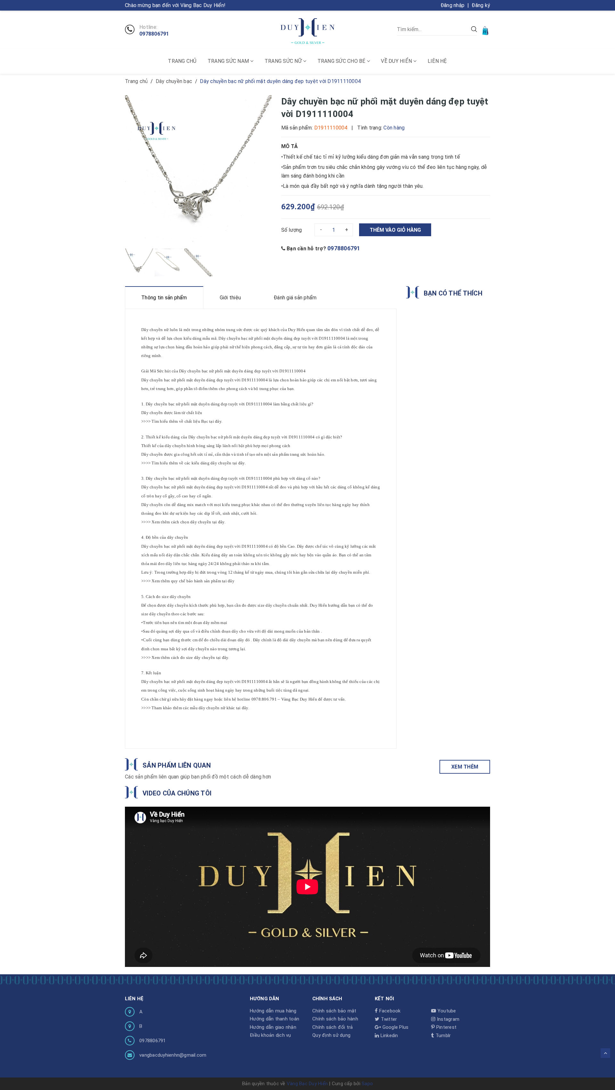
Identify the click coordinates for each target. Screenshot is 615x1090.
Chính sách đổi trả (332, 1027)
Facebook (389, 1011)
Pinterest (445, 1027)
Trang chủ (182, 61)
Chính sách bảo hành (335, 1019)
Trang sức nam (229, 61)
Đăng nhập (452, 5)
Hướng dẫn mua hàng (273, 1011)
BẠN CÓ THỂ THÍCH (453, 293)
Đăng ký (481, 5)
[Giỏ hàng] (486, 30)
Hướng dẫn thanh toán (274, 1019)
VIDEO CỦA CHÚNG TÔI (177, 793)
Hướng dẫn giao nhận (273, 1027)
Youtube (446, 1011)
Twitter (388, 1019)
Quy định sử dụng (331, 1035)
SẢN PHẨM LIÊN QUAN (177, 765)
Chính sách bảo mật (334, 1011)
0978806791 (154, 34)
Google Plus (394, 1027)
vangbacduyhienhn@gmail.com (173, 1055)
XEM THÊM (464, 767)
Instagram (447, 1019)
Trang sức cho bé (342, 61)
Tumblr (442, 1035)
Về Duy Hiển (397, 61)
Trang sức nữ (284, 61)
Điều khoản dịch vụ (270, 1035)
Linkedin (388, 1035)
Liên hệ (437, 61)
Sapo (367, 1083)
